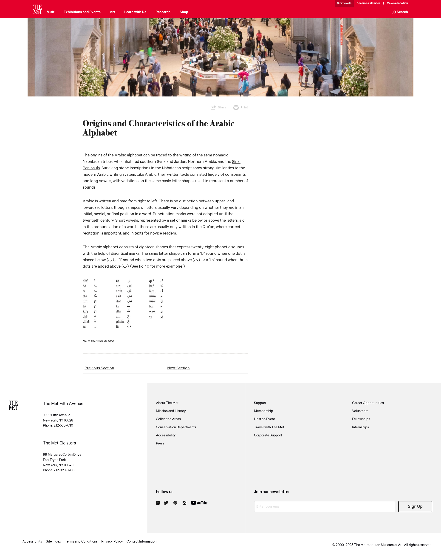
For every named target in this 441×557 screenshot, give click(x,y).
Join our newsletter (272, 492)
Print (244, 107)
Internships (360, 427)
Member (375, 3)
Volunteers (360, 411)
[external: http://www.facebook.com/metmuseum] (158, 503)
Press (160, 443)
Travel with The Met (269, 427)
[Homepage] (37, 9)
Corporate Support (268, 435)
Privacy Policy (112, 541)
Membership (263, 411)
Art (112, 12)
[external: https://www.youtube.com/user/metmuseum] (199, 503)
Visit (50, 12)
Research (162, 12)
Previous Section (99, 368)
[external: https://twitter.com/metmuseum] (166, 503)
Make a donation (397, 3)
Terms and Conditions (81, 541)
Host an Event (264, 419)
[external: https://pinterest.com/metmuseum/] (175, 503)
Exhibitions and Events (82, 12)
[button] (400, 12)
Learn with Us (135, 12)
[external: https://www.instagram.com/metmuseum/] (184, 503)
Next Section (178, 368)
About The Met (167, 403)
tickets (346, 3)
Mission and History (171, 411)
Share (222, 107)
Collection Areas (168, 419)
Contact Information (141, 541)
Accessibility (166, 435)
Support (260, 403)
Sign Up (415, 506)
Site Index (53, 541)
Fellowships (361, 419)
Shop (184, 12)
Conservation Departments (176, 427)
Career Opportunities (368, 403)
